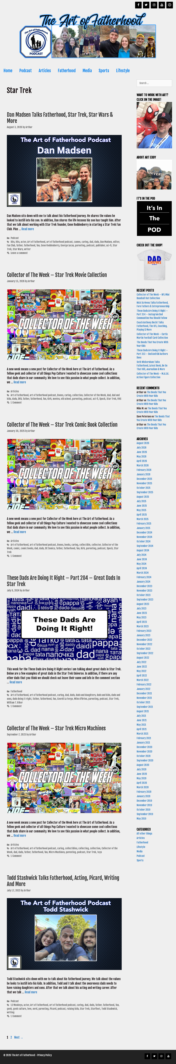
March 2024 (143, 572)
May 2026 (141, 456)
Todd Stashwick (109, 1008)
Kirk (49, 398)
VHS (119, 398)
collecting (83, 848)
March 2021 (142, 733)
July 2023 (141, 608)
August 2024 (143, 550)
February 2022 (144, 684)
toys (99, 852)
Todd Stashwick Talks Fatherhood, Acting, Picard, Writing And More (63, 881)
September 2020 (145, 760)
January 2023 (143, 635)
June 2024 (142, 559)
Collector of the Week (95, 395)
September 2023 (145, 599)
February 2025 (144, 523)
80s (12, 241)
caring (85, 241)
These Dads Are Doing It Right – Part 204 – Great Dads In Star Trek (63, 581)
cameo (77, 241)
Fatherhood (67, 70)
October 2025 (143, 487)
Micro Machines (57, 852)
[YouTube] (162, 5)
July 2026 (141, 447)
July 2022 (141, 662)
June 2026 (142, 452)
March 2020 (143, 787)
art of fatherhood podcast (59, 241)
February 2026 (144, 469)
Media (87, 70)
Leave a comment (19, 253)
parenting (80, 245)
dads (96, 241)
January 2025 (143, 528)
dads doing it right (22, 698)
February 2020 (144, 791)
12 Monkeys (16, 1005)
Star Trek (111, 398)
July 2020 (141, 769)
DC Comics (50, 548)
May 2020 (141, 778)
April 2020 (142, 782)
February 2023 (144, 630)
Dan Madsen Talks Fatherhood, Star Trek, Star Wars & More (60, 118)
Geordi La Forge (65, 698)
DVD (20, 398)
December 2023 (144, 586)
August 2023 (143, 604)
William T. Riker (15, 702)
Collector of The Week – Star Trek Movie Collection (57, 275)
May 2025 (141, 510)
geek (9, 1008)
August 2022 (143, 657)
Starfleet (95, 1008)
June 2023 (142, 613)
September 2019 (145, 814)
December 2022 (144, 639)
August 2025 (143, 496)
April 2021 (142, 729)
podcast (90, 245)
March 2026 (143, 465)
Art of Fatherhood (36, 241)
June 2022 (142, 666)
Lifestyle (123, 70)
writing (10, 1012)
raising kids (73, 1008)
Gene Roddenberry (50, 245)
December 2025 (144, 478)
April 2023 (142, 621)
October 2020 (144, 756)
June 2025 (142, 505)
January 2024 (143, 581)
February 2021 (144, 738)
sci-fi (109, 245)
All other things (144, 833)
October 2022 (143, 648)
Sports (104, 70)
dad (91, 241)
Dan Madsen (106, 241)
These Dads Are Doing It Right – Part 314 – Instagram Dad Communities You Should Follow (152, 314)
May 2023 (141, 617)
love (29, 1008)
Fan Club (11, 245)
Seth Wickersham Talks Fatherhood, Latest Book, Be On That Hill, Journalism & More (152, 366)
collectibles (71, 848)
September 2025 (145, 492)
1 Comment (16, 402)
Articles (45, 70)
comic (17, 548)
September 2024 (145, 545)
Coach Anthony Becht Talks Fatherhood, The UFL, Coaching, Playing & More (152, 326)
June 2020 (142, 773)
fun (38, 245)
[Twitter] (146, 5)
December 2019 (144, 800)
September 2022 (145, 653)
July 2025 (141, 501)
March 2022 (142, 680)
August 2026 (143, 443)
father (19, 245)
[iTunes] (169, 5)
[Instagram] (154, 5)
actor (23, 241)
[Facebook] (138, 5)
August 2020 (143, 764)
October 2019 (143, 809)
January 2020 (143, 796)
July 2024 (141, 554)
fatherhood (29, 245)
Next (18, 1037)
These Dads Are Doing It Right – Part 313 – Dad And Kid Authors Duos (152, 354)
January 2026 (143, 474)
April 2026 (142, 461)
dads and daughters (86, 695)
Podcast (25, 70)
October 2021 (143, 702)
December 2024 (144, 532)
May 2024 (141, 563)
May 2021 (141, 724)
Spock (102, 398)
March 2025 (142, 519)
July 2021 (141, 715)
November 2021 (144, 697)
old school (66, 398)
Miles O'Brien (80, 698)
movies (56, 398)
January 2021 (143, 742)
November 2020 (144, 751)
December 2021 (144, 693)
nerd (35, 1008)
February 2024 (144, 577)
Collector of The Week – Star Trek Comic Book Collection (63, 425)
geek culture (19, 1008)
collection (77, 395)
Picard (53, 1008)
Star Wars (18, 249)
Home (7, 70)
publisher (100, 245)
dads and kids (103, 695)
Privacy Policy (44, 1055)
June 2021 (142, 720)
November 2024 (144, 537)
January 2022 (143, 688)
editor (116, 241)
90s (17, 241)
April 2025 (142, 514)
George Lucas (67, 245)
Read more (27, 229)
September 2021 (145, 706)
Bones (60, 395)
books (67, 544)
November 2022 (144, 644)
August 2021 (143, 711)
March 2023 (143, 626)
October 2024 (144, 541)
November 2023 (144, 590)
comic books (27, 548)
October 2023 (144, 595)
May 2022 (141, 671)
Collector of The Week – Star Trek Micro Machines (56, 728)
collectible (84, 544)
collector (96, 544)
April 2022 (142, 675)
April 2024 (142, 568)
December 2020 (144, 747)
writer (27, 249)
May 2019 (141, 818)
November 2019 (144, 805)
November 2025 (144, 483)
